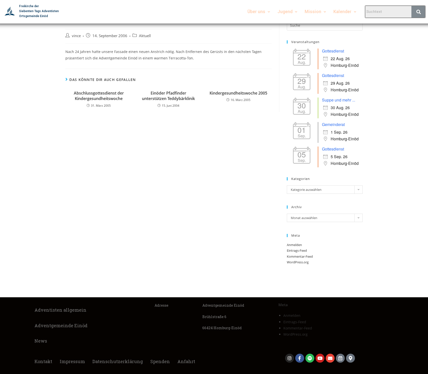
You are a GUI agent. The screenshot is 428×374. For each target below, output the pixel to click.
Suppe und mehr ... (338, 100)
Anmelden (294, 245)
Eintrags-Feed (297, 250)
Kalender (342, 11)
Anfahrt (186, 361)
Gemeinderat (333, 124)
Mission (313, 11)
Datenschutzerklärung (117, 361)
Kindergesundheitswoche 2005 (238, 93)
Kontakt (43, 361)
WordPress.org (298, 262)
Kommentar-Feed (300, 256)
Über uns (256, 11)
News (40, 341)
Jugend (285, 11)
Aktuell (145, 35)
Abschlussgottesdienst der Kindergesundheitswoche (99, 95)
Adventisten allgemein (60, 310)
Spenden (160, 361)
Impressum (72, 361)
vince (76, 35)
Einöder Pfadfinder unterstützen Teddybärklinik (168, 95)
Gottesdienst (333, 51)
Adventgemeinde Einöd (60, 325)
